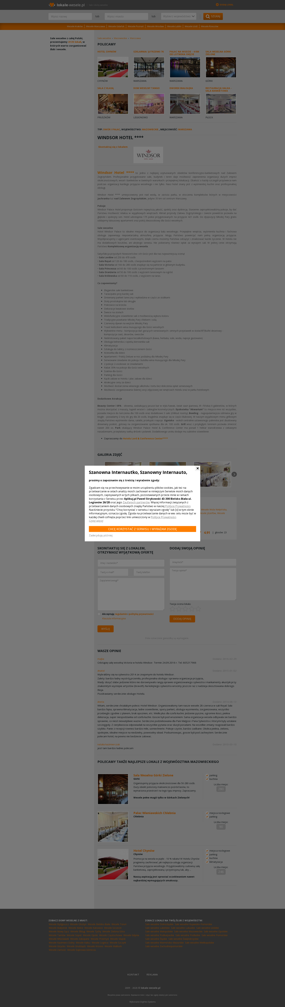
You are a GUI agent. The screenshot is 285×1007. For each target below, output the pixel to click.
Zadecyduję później (100, 535)
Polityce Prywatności (177, 506)
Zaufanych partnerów (136, 502)
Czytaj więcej (96, 521)
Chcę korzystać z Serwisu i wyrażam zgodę (142, 529)
